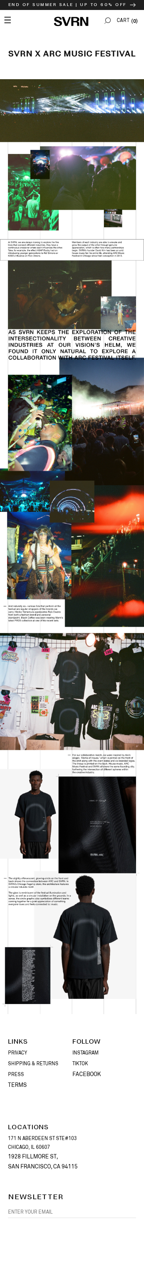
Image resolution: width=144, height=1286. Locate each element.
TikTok (80, 1063)
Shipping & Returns (33, 1063)
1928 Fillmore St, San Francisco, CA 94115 (43, 1161)
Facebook (86, 1074)
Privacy (17, 1053)
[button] (107, 20)
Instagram (85, 1053)
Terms (17, 1085)
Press (16, 1074)
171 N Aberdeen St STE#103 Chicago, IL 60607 (42, 1143)
